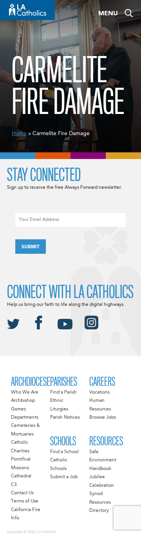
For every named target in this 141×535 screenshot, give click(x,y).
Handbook (100, 468)
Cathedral (21, 476)
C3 (14, 485)
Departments (24, 417)
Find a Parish (63, 392)
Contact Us (22, 493)
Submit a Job (64, 477)
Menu (108, 14)
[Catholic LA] (27, 10)
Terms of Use (24, 501)
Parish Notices (65, 417)
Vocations (99, 392)
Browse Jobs (102, 417)
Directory (99, 510)
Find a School (64, 452)
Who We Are (24, 392)
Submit (31, 247)
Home (19, 133)
